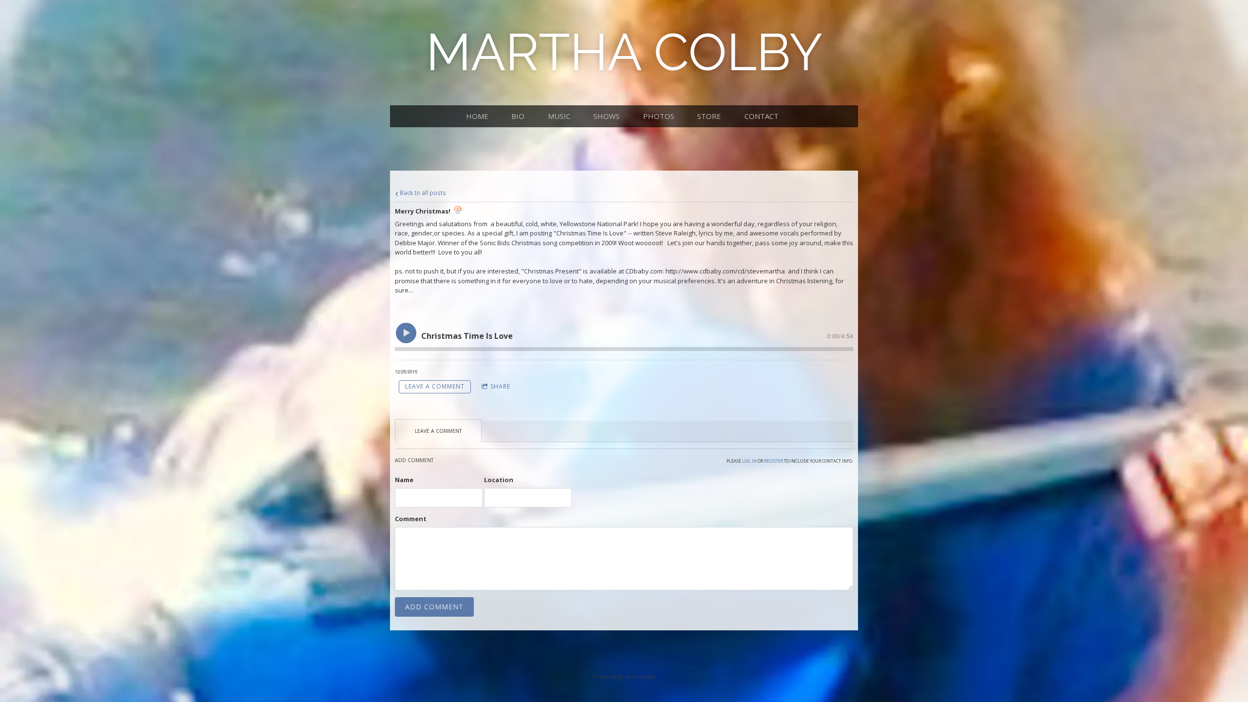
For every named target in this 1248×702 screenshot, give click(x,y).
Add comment (434, 606)
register (773, 461)
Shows (606, 116)
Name (404, 479)
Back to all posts (422, 192)
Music (559, 116)
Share (500, 386)
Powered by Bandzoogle (624, 676)
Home (477, 116)
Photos (658, 116)
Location (498, 479)
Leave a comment (435, 386)
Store (709, 116)
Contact (761, 116)
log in (749, 461)
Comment (411, 518)
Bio (518, 116)
